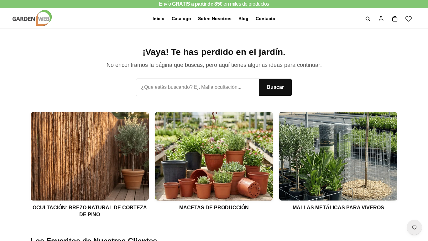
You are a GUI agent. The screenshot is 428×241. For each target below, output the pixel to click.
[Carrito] (395, 19)
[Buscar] (368, 19)
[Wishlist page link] (408, 19)
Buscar (275, 87)
